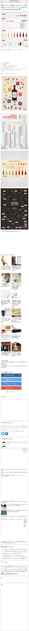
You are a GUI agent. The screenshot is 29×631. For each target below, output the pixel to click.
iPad (8, 565)
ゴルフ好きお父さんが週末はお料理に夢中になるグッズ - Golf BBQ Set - (5, 354)
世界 (26, 569)
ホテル (16, 569)
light (18, 566)
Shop (2, 73)
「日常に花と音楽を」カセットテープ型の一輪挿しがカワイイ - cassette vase (15, 555)
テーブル (19, 567)
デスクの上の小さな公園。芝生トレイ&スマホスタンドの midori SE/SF (15, 549)
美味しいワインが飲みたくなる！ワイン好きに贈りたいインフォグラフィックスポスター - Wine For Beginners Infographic (14, 7)
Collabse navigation (27, 1)
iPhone (11, 566)
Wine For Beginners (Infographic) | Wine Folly (11, 231)
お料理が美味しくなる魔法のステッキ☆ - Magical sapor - (25, 522)
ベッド (13, 569)
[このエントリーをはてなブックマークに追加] (19, 9)
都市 (15, 573)
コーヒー (12, 567)
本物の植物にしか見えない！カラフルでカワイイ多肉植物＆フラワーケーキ (15, 558)
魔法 (17, 573)
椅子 (18, 571)
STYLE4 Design (14, 1)
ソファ (15, 567)
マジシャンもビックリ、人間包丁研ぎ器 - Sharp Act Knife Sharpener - (16, 336)
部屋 (13, 573)
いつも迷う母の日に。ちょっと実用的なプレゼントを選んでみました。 (5, 285)
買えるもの (6, 573)
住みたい (2, 571)
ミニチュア (19, 569)
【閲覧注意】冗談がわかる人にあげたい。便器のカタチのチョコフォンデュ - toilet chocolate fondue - (16, 303)
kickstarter (15, 565)
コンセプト (7, 567)
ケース (3, 567)
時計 (12, 571)
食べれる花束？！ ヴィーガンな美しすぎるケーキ (12, 553)
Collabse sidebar (1, 1)
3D (1, 566)
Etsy (5, 565)
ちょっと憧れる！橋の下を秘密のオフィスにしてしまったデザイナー (15, 551)
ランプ (23, 569)
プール (11, 569)
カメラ (24, 565)
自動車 (24, 571)
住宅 (5, 571)
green (7, 565)
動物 (8, 571)
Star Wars (21, 566)
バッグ (22, 567)
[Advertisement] (12, 57)
